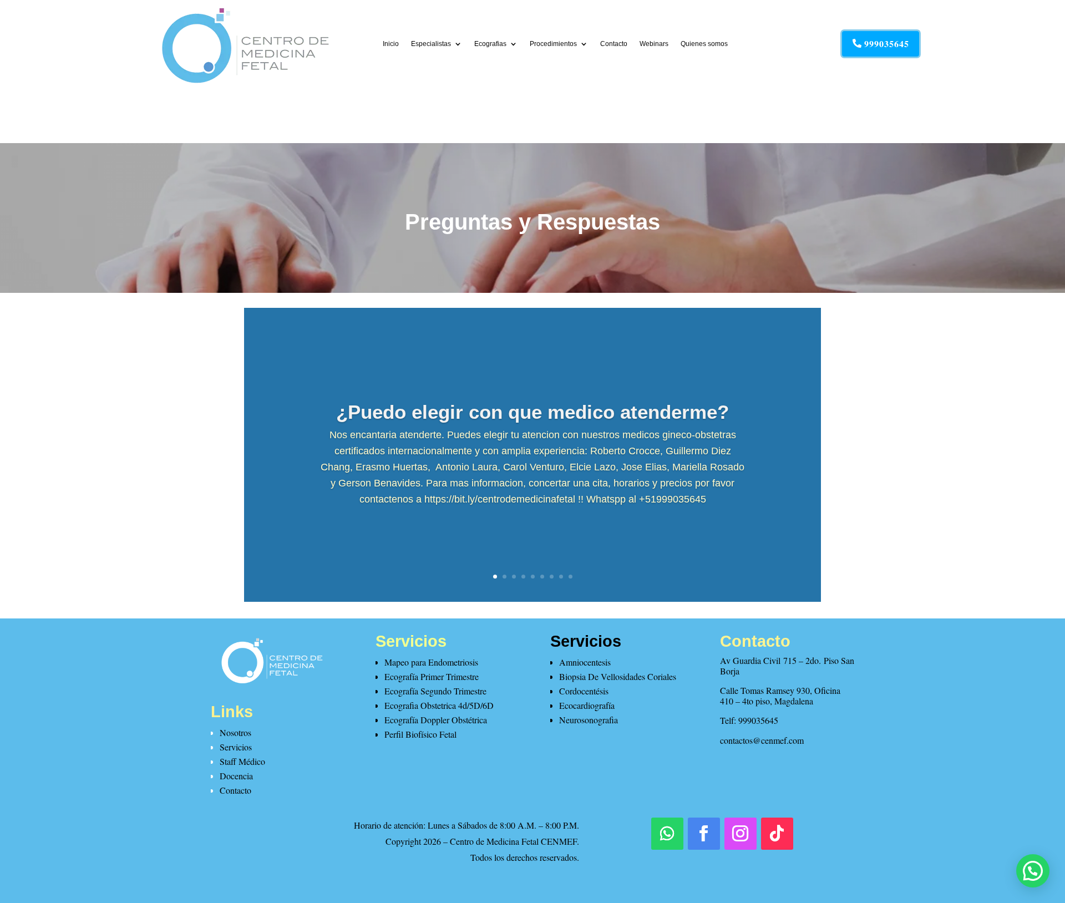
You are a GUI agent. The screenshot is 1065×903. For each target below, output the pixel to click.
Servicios (236, 747)
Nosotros (235, 732)
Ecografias (490, 44)
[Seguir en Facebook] (704, 834)
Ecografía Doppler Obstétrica (435, 720)
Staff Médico (242, 761)
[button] (1032, 870)
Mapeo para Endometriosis (431, 662)
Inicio (391, 44)
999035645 (886, 43)
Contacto (613, 44)
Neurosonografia (588, 720)
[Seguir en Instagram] (740, 834)
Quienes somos (704, 44)
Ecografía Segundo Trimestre (435, 691)
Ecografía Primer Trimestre (431, 676)
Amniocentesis (585, 662)
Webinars (654, 44)
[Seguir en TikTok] (777, 834)
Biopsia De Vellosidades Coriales (617, 676)
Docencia (236, 776)
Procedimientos (553, 44)
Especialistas (431, 44)
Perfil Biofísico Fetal (420, 734)
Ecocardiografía (587, 705)
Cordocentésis (583, 691)
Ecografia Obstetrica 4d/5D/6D (439, 705)
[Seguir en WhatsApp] (667, 834)
